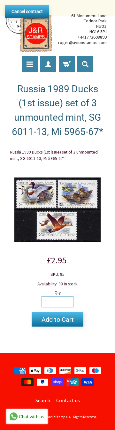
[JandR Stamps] (29, 29)
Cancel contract (27, 11)
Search (42, 400)
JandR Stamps (56, 417)
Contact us (68, 400)
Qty (58, 292)
